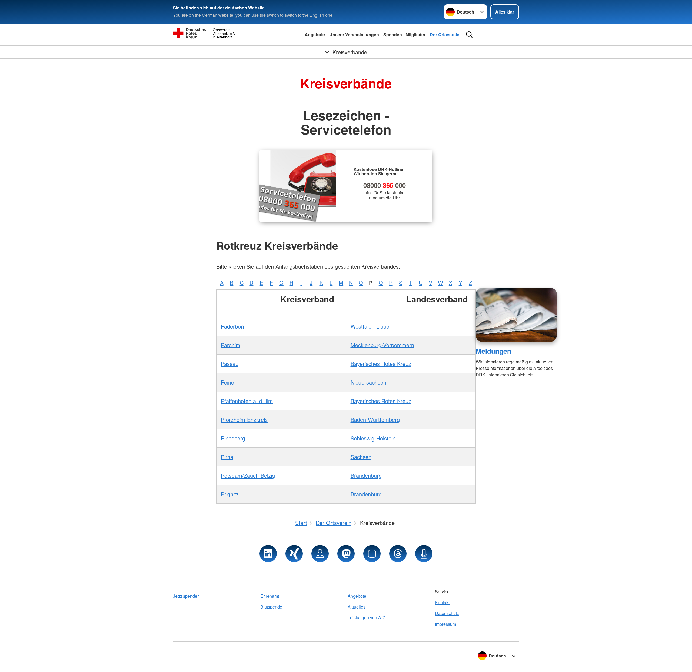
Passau (229, 363)
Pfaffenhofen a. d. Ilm (247, 401)
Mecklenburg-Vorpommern (382, 345)
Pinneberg (233, 438)
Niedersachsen (368, 382)
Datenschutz (447, 613)
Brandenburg (366, 475)
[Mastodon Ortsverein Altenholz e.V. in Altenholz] (346, 553)
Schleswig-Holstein (373, 438)
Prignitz (230, 494)
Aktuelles (356, 607)
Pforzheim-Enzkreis (244, 419)
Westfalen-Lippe (370, 326)
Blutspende (271, 607)
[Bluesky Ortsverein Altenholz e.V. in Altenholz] (372, 553)
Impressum (445, 624)
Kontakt (442, 602)
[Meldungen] (516, 315)
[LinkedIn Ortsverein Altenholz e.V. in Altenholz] (268, 553)
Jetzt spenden (186, 596)
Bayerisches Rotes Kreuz (381, 363)
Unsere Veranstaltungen (354, 34)
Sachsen (361, 457)
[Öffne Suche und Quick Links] (469, 34)
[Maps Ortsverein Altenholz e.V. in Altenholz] (320, 553)
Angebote (315, 34)
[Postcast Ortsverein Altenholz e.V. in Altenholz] (423, 553)
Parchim (230, 345)
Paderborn (233, 326)
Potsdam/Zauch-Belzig (248, 475)
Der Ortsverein (445, 34)
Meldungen (493, 351)
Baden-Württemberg (375, 419)
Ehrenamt (269, 596)
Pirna (227, 457)
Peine (227, 382)
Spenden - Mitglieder (404, 34)
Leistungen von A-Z (366, 617)
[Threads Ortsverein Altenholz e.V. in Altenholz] (398, 553)
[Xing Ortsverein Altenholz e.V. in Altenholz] (294, 553)
